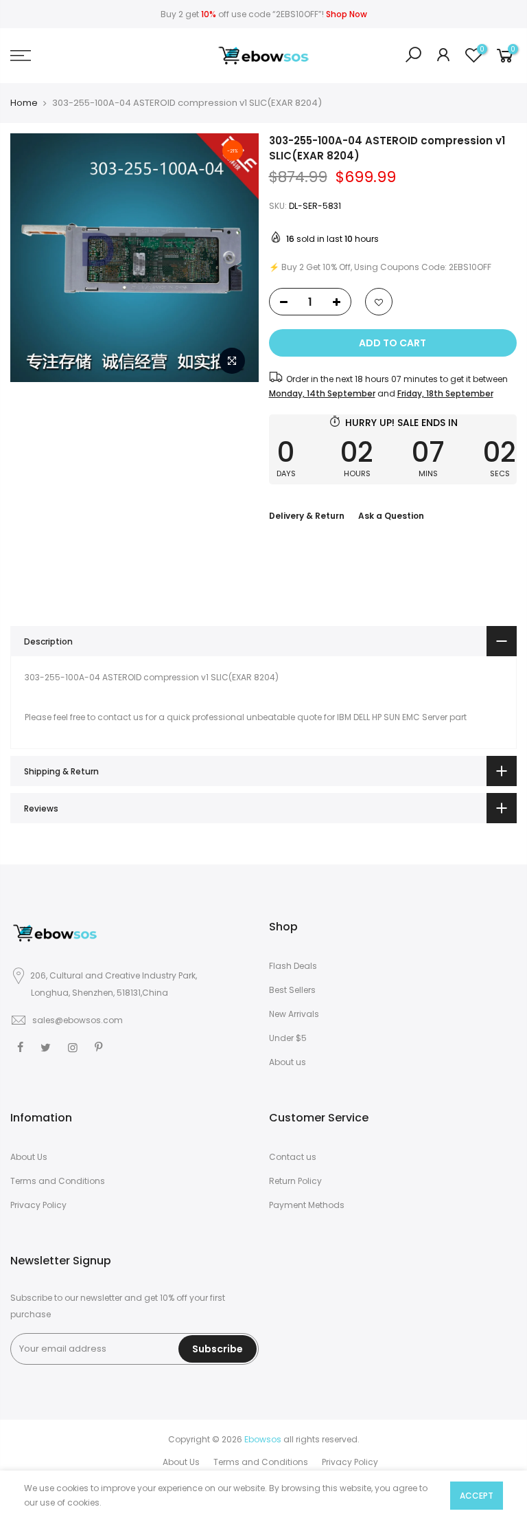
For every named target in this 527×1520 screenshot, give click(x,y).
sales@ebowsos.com (77, 1020)
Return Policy (295, 1181)
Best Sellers (292, 990)
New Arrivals (294, 1014)
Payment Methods (306, 1205)
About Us (28, 1157)
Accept (476, 1495)
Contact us (292, 1157)
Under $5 (288, 1038)
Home (24, 103)
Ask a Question (391, 516)
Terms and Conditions (57, 1181)
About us (287, 1062)
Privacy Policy (38, 1205)
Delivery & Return (306, 516)
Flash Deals (293, 966)
